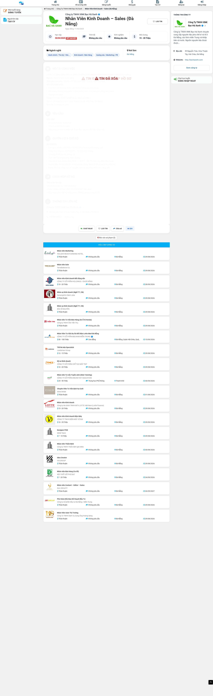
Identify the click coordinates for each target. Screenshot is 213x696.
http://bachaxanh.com (194, 60)
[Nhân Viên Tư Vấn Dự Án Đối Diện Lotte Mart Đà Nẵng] (49, 336)
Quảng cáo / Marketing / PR (107, 55)
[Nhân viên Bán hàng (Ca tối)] (49, 473)
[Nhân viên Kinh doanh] (49, 404)
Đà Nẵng (130, 54)
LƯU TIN (159, 21)
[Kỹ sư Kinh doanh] (49, 363)
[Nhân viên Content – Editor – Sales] (49, 487)
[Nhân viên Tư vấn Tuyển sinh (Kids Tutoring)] (49, 377)
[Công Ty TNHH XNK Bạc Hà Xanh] (53, 21)
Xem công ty (191, 68)
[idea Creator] (49, 459)
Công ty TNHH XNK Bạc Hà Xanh (81, 14)
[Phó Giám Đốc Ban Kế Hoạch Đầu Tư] (49, 500)
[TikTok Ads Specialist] (49, 349)
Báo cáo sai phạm (107, 238)
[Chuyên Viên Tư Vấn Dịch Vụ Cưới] (49, 390)
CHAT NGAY (88, 229)
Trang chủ (50, 9)
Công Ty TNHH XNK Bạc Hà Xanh (69, 9)
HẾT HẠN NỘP (71, 38)
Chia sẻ (119, 229)
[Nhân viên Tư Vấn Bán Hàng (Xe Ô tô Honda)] (49, 321)
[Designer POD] (49, 431)
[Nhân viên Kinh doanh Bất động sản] (49, 281)
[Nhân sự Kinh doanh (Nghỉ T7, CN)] (49, 294)
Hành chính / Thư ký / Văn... (59, 55)
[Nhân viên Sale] (49, 266)
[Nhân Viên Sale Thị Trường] (49, 514)
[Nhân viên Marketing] (49, 253)
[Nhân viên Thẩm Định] (49, 445)
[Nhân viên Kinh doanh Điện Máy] (49, 419)
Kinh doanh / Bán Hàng (83, 55)
